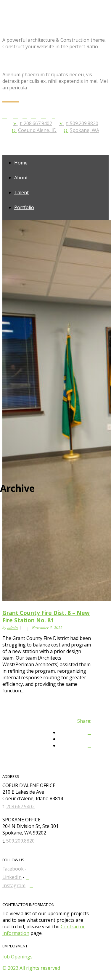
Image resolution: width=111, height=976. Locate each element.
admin (12, 627)
